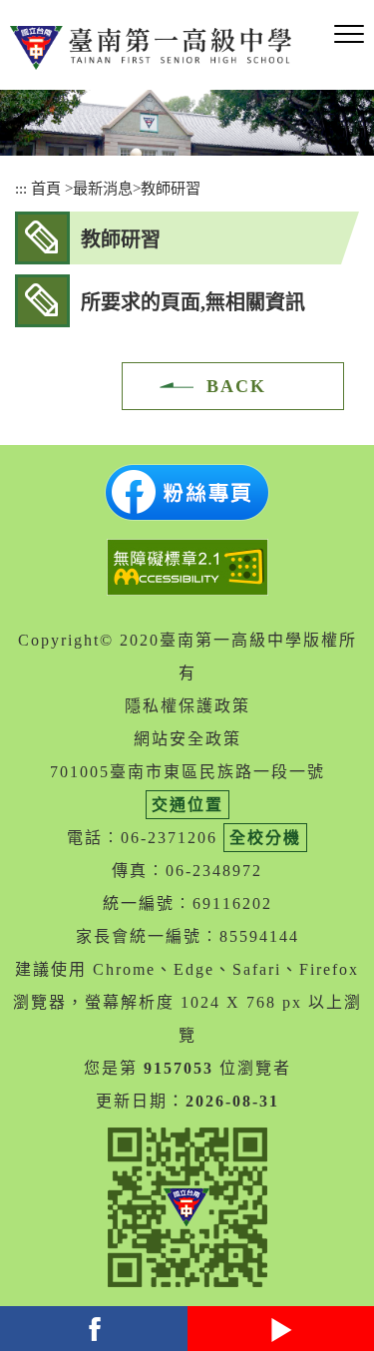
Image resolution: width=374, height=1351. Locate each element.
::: (21, 188)
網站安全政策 (187, 738)
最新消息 (103, 188)
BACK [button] (236, 386)
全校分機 (265, 837)
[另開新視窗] (187, 492)
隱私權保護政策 (187, 705)
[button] (349, 35)
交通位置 (187, 804)
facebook (93, 1328)
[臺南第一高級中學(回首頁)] (154, 48)
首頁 (46, 188)
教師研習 (170, 188)
